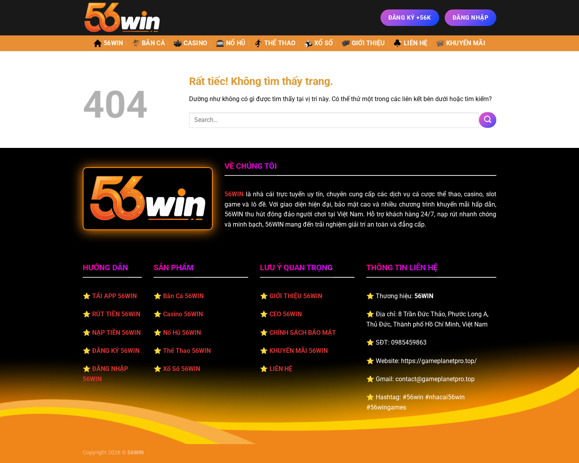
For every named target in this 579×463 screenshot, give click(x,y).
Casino (195, 43)
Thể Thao (280, 43)
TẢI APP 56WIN (114, 296)
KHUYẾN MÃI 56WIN (298, 350)
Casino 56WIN (183, 314)
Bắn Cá (153, 43)
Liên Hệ (415, 43)
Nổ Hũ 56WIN (182, 332)
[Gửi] (487, 120)
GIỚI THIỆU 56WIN (295, 296)
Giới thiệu (368, 43)
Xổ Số (323, 43)
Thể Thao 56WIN (187, 350)
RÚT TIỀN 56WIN (116, 314)
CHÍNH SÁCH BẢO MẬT (302, 332)
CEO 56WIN (285, 314)
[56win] (122, 17)
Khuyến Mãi (465, 43)
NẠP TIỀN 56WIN (116, 332)
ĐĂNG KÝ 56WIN (115, 350)
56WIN (113, 43)
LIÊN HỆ (280, 369)
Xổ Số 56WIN (181, 369)
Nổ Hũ (236, 43)
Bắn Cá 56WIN (183, 296)
